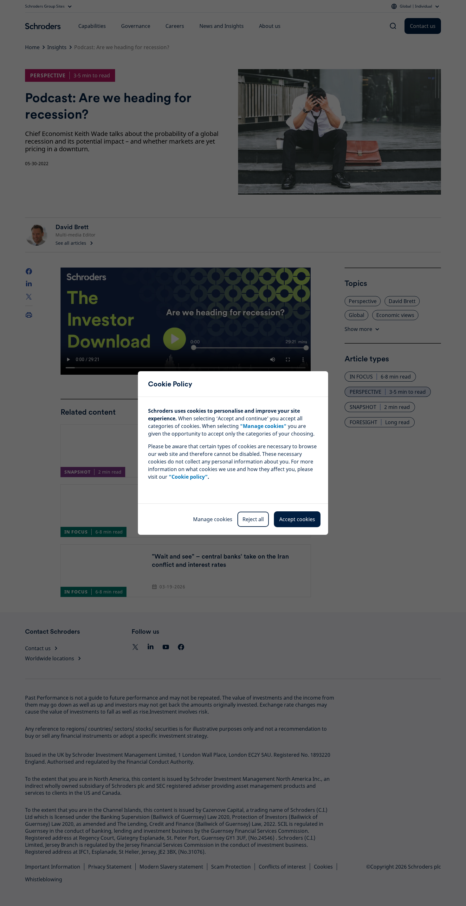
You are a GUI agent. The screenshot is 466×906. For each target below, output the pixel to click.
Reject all (253, 519)
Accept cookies (297, 519)
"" (263, 426)
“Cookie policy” (188, 476)
